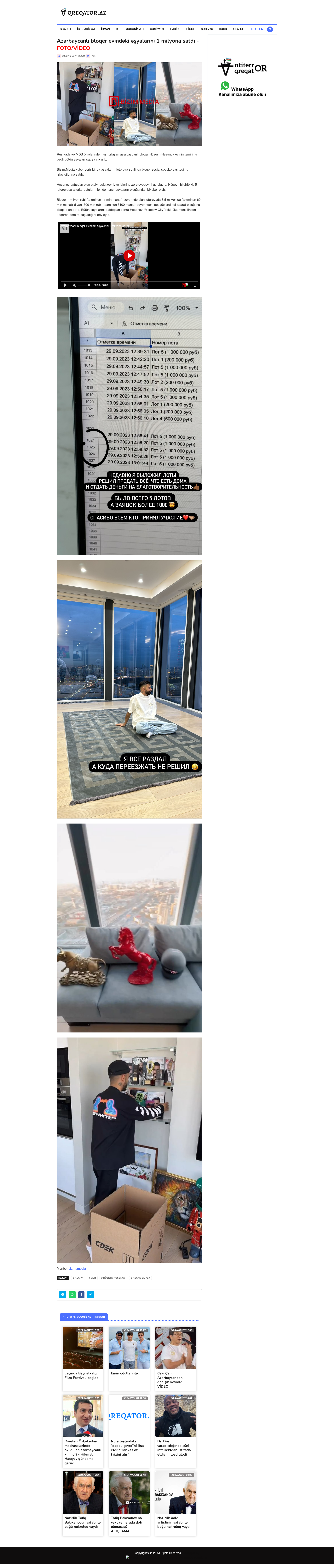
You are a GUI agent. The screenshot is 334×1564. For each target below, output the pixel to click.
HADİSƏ (175, 29)
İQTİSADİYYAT (86, 29)
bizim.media (77, 1268)
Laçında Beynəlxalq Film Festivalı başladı (82, 1375)
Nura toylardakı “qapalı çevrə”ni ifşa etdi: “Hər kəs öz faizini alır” (127, 1448)
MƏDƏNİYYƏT (135, 29)
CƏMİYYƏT (157, 29)
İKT (118, 29)
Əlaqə (238, 29)
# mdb (92, 1278)
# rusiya (78, 1278)
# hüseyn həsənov (113, 1278)
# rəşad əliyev (140, 1278)
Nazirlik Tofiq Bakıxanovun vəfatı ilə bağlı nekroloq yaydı (83, 1522)
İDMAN (105, 29)
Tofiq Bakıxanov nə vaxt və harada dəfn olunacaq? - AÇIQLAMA (127, 1524)
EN (261, 29)
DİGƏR (190, 29)
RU (253, 29)
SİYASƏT (65, 29)
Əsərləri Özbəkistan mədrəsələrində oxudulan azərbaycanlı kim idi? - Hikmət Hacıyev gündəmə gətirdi (83, 1452)
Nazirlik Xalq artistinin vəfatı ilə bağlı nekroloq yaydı (174, 1522)
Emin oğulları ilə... (125, 1373)
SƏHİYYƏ (207, 29)
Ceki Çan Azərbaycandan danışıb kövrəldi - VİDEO (171, 1380)
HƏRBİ (223, 29)
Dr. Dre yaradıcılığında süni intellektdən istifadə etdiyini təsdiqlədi (174, 1448)
